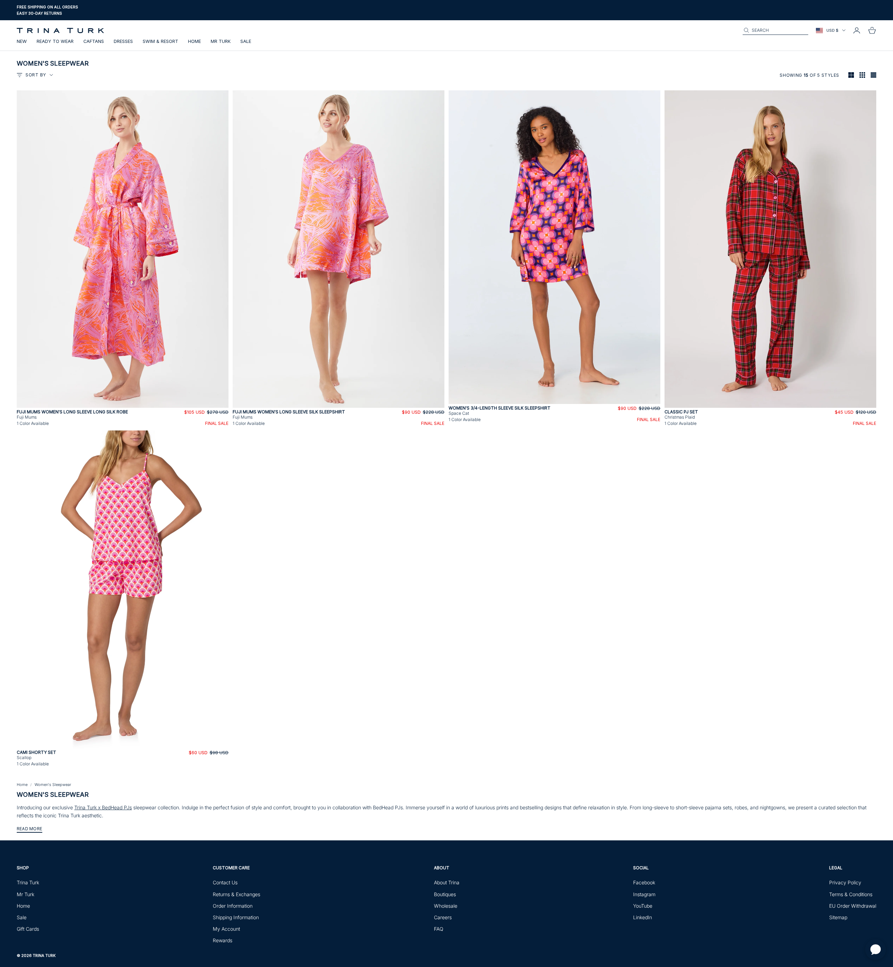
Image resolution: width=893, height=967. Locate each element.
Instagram (644, 894)
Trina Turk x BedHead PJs (103, 807)
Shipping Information (236, 917)
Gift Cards (28, 929)
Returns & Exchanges (236, 894)
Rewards (222, 940)
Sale (245, 41)
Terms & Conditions (850, 894)
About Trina (446, 882)
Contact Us (225, 882)
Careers (443, 917)
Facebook (644, 882)
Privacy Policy (845, 882)
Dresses (123, 41)
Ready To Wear (55, 41)
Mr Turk (221, 41)
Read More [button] (29, 828)
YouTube (642, 906)
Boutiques (445, 894)
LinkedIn (642, 917)
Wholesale (445, 906)
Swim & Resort (160, 41)
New (22, 41)
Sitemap (838, 917)
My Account (226, 929)
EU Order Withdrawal (852, 906)
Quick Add (123, 403)
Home (194, 41)
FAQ (438, 929)
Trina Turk (28, 882)
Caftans (93, 41)
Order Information (233, 906)
